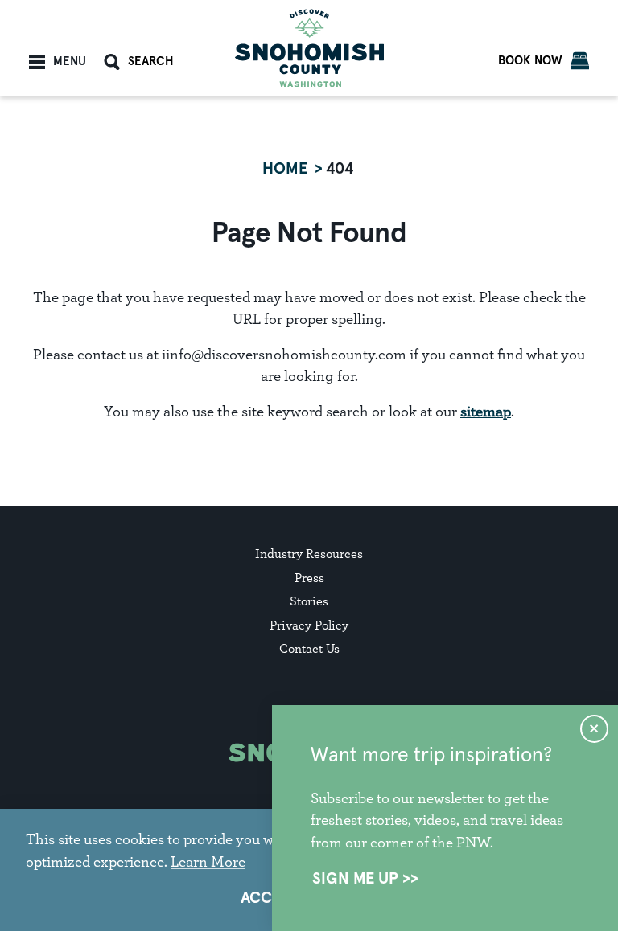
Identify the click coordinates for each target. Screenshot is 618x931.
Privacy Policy (309, 625)
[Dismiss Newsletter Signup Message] (594, 729)
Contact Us (309, 648)
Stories (309, 601)
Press (309, 577)
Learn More (208, 861)
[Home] (309, 48)
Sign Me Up (355, 879)
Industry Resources (309, 553)
